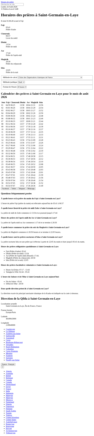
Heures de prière (7, 2)
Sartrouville (10, 336)
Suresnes (9, 358)
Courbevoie (10, 329)
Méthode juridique (10, 82)
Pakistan (9, 409)
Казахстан (10, 424)
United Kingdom (12, 417)
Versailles (9, 345)
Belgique (9, 378)
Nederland (10, 402)
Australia (9, 373)
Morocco (9, 400)
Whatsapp (31, 189)
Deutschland (11, 384)
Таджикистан (11, 431)
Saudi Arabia (11, 411)
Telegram (21, 189)
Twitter (13, 189)
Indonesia (9, 393)
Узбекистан (10, 433)
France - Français (8, 364)
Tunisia (9, 413)
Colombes (10, 349)
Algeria (9, 371)
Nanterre (9, 356)
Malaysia (9, 395)
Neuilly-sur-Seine (12, 360)
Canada (9, 380)
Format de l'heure (9, 87)
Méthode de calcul (10, 77)
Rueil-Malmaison (12, 347)
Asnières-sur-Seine (13, 334)
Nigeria (9, 404)
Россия (9, 428)
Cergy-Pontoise (12, 351)
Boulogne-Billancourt (14, 342)
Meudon (9, 353)
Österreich (10, 406)
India (8, 391)
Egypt (8, 387)
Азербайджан (11, 422)
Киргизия (10, 426)
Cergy (8, 340)
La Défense (10, 331)
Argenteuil (10, 338)
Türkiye (9, 415)
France (8, 389)
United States (11, 420)
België (8, 376)
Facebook (5, 189)
